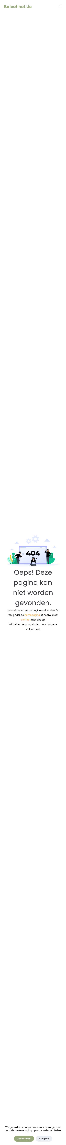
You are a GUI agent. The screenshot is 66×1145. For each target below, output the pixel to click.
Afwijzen (44, 1138)
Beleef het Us (18, 7)
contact (25, 619)
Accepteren (24, 1138)
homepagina (32, 615)
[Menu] (60, 5)
